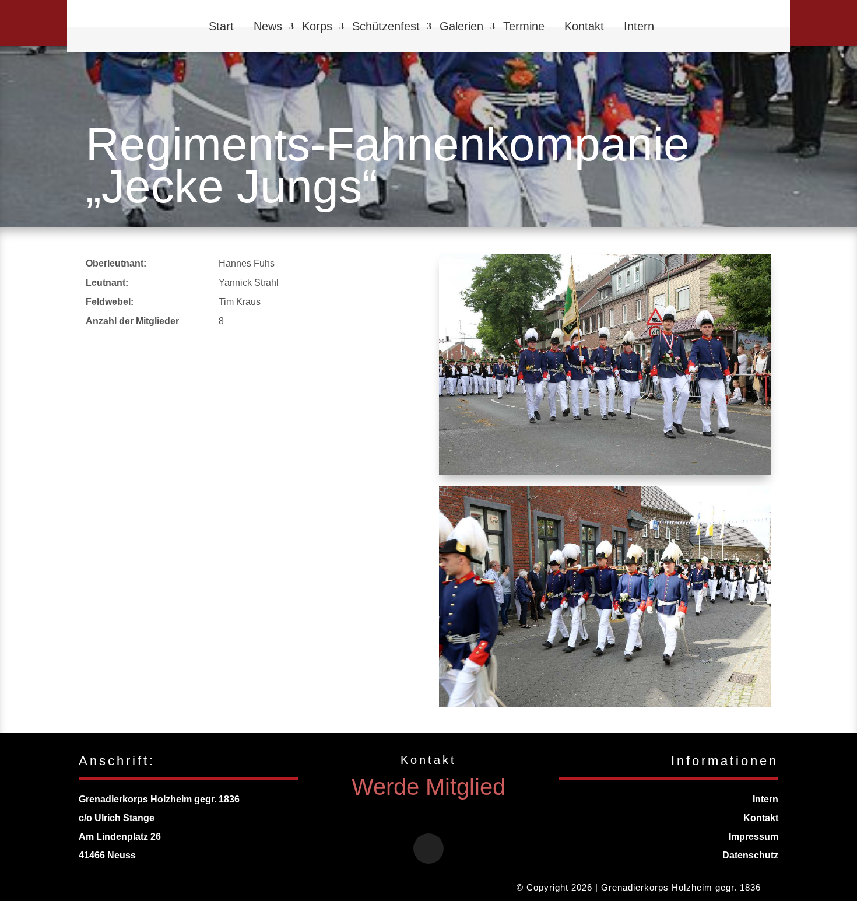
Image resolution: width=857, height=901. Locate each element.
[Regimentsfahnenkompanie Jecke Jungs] (605, 472)
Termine (524, 26)
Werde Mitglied (428, 787)
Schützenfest (386, 26)
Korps (317, 26)
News (268, 26)
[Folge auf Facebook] (428, 848)
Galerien (461, 26)
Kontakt (584, 26)
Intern (639, 26)
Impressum (753, 837)
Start (221, 26)
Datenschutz (750, 855)
